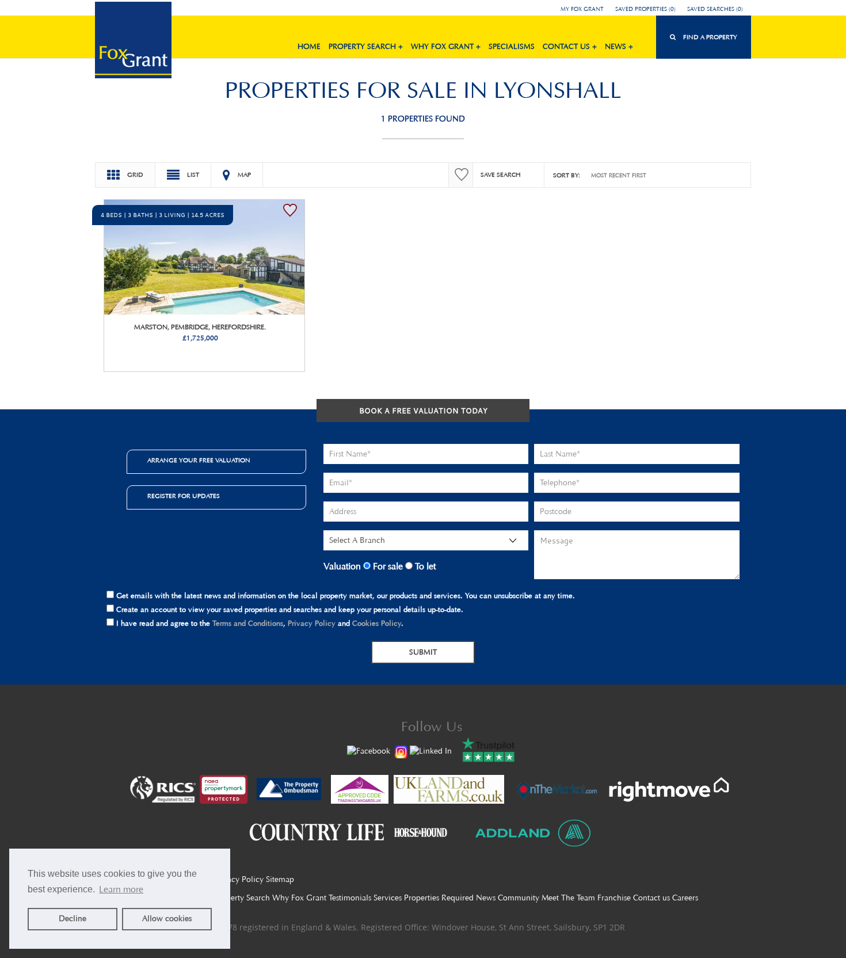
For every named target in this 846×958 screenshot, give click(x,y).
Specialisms (512, 46)
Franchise (614, 898)
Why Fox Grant (299, 898)
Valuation (342, 566)
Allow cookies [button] (167, 918)
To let (424, 566)
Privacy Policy (312, 623)
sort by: (566, 175)
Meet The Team (568, 898)
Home (309, 46)
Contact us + (570, 46)
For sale (387, 566)
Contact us (651, 898)
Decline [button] (72, 918)
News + (619, 46)
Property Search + (366, 46)
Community (518, 898)
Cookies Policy (376, 623)
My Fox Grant (582, 9)
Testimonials (350, 898)
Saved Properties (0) (645, 9)
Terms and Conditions (247, 623)
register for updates (183, 496)
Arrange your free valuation (198, 460)
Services (388, 898)
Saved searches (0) (715, 9)
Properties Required (439, 898)
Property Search (242, 898)
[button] (703, 37)
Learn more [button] (121, 889)
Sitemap (280, 879)
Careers (685, 898)
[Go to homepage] (133, 41)
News (486, 898)
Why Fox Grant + (446, 46)
